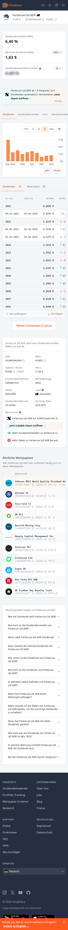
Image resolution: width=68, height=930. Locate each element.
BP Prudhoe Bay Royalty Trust (33, 590)
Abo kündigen (11, 852)
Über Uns (43, 788)
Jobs (39, 795)
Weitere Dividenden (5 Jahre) (34, 326)
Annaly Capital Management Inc (34, 536)
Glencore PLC (23, 546)
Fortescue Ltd (23, 557)
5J (44, 129)
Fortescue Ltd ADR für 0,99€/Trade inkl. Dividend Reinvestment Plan (35, 418)
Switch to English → (16, 926)
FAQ (5, 839)
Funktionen (10, 832)
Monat (57, 170)
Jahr (47, 170)
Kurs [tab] (45, 114)
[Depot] (56, 5)
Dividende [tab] (8, 114)
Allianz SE (21, 492)
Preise (6, 826)
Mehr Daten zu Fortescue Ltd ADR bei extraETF (36, 440)
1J (33, 129)
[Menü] (63, 5)
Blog (39, 801)
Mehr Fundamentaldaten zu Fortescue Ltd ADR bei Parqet (36, 432)
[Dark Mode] (50, 5)
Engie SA (20, 568)
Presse (41, 808)
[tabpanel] (34, 150)
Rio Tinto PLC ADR (26, 579)
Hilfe (5, 845)
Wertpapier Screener (16, 801)
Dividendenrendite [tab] (28, 114)
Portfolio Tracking (14, 795)
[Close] (64, 922)
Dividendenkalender (15, 788)
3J (39, 129)
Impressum (44, 826)
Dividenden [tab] (12, 186)
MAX (52, 129)
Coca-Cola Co (23, 503)
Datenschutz (44, 832)
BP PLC (19, 514)
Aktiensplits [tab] (36, 186)
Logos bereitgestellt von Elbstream (22, 907)
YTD (26, 129)
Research (8, 808)
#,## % (12, 73)
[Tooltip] (42, 390)
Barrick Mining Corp (27, 525)
